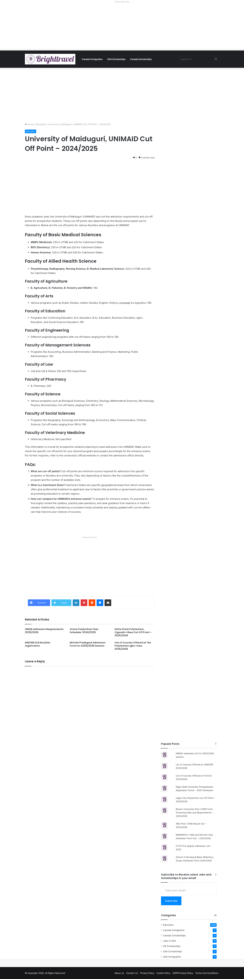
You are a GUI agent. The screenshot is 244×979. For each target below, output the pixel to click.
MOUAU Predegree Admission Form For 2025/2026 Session (87, 644)
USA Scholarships (116, 59)
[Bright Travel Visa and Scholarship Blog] (50, 59)
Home (30, 124)
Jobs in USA (169, 940)
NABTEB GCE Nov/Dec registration (37, 644)
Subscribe (171, 900)
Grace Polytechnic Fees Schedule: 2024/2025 (84, 630)
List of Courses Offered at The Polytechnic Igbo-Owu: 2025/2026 (133, 646)
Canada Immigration (92, 59)
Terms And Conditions (206, 973)
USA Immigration (172, 956)
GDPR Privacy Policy (183, 973)
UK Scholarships (171, 946)
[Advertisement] (122, 27)
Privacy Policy (147, 973)
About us (119, 973)
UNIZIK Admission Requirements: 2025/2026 (44, 630)
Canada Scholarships (141, 59)
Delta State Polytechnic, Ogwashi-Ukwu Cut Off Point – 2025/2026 (133, 632)
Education (41, 124)
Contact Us (132, 973)
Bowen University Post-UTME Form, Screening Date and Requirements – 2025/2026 (194, 812)
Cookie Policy (163, 973)
